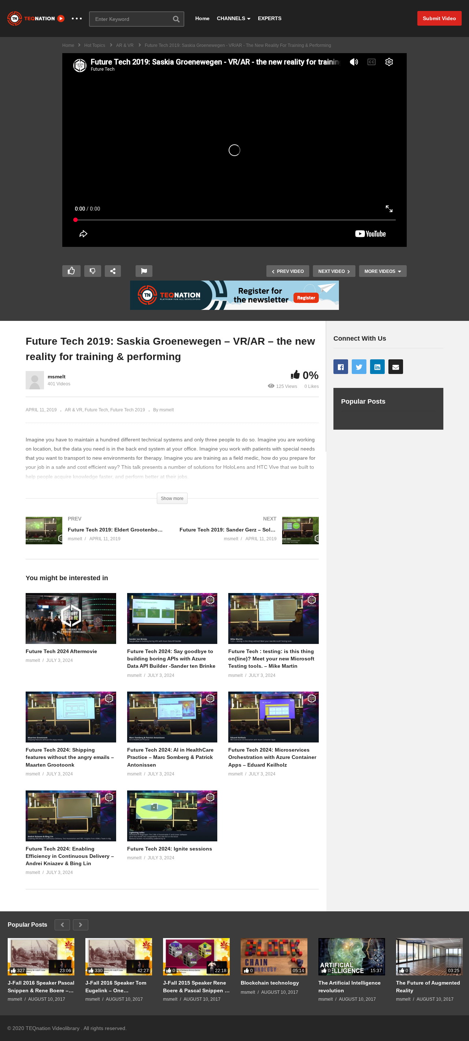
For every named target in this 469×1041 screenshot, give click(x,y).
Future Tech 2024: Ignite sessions (169, 849)
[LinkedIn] (377, 366)
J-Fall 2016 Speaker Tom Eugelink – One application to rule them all (115, 986)
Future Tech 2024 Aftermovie (61, 651)
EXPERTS (269, 18)
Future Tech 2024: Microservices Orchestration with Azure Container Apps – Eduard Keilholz (272, 757)
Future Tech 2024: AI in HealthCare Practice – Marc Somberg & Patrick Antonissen (170, 757)
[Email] (395, 366)
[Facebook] (340, 366)
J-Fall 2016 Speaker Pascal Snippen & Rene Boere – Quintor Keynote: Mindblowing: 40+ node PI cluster (41, 986)
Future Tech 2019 (127, 409)
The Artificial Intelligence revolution (349, 986)
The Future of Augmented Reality (428, 986)
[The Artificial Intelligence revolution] (351, 956)
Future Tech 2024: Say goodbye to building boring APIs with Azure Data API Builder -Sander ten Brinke (171, 658)
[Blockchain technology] (274, 956)
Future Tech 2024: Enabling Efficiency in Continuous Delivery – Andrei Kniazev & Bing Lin (70, 856)
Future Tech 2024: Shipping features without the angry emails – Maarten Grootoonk (70, 757)
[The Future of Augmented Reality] (429, 956)
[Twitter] (359, 366)
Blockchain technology (270, 983)
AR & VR (73, 409)
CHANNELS (231, 18)
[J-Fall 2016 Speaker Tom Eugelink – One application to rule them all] (118, 956)
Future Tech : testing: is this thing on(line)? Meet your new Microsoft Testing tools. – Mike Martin (271, 658)
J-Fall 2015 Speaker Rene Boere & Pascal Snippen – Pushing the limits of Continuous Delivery (195, 986)
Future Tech (96, 409)
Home (202, 18)
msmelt (57, 376)
